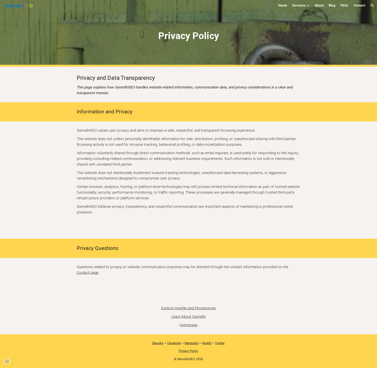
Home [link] (282, 5)
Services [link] (299, 5)
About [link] (319, 5)
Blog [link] (332, 5)
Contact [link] (359, 5)
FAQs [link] (344, 5)
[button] (372, 5)
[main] (188, 33)
